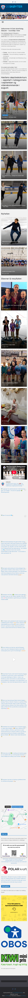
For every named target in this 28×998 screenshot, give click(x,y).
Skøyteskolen (5, 115)
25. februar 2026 (5, 423)
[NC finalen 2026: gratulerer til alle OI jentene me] (14, 633)
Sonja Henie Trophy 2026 (8, 344)
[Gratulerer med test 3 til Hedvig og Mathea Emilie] (14, 792)
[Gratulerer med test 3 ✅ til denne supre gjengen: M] (14, 607)
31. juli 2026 (6, 243)
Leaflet (26, 828)
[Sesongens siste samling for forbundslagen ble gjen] (14, 580)
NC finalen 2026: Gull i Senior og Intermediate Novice (13, 306)
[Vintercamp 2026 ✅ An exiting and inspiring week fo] (14, 765)
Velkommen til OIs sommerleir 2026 (11, 241)
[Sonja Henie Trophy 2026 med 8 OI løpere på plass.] (14, 686)
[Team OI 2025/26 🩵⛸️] (14, 527)
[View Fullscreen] (3, 810)
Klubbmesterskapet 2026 (8, 271)
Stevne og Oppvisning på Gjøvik (10, 383)
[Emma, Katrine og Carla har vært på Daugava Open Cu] (14, 659)
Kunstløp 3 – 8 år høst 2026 (9, 117)
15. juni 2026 (6, 273)
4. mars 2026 (5, 384)
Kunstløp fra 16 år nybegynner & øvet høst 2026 (13, 176)
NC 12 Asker (5, 421)
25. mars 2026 (5, 308)
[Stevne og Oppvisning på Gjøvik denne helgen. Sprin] (14, 712)
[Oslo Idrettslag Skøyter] (14, 12)
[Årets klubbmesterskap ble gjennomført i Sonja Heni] (14, 554)
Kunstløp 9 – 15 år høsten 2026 (10, 147)
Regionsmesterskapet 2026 (9, 459)
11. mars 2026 (5, 346)
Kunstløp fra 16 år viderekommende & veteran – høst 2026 (14, 206)
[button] (14, 818)
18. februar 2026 (5, 461)
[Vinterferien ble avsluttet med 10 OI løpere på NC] (14, 739)
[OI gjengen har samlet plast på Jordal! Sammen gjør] (14, 501)
